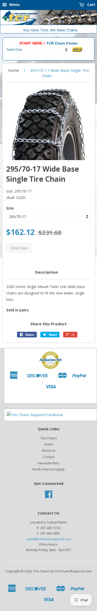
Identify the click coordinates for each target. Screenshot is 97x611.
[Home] (48, 23)
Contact (48, 457)
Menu (14, 4)
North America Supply (48, 469)
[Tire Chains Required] (35, 414)
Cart (90, 4)
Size (10, 208)
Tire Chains (48, 438)
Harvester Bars (49, 463)
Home (13, 70)
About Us (49, 450)
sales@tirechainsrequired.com (48, 539)
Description (46, 272)
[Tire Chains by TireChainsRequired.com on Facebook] (49, 496)
